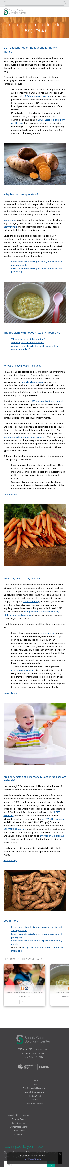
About (34, 1084)
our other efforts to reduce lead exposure (24, 437)
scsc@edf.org (42, 1049)
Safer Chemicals (19, 1123)
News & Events (34, 1095)
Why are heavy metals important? (28, 339)
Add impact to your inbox (23, 1146)
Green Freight (19, 1130)
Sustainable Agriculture (19, 1115)
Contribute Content (34, 1103)
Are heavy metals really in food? (27, 342)
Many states (10, 220)
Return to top (10, 494)
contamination (48, 633)
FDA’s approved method (37, 96)
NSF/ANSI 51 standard (53, 819)
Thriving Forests (19, 1119)
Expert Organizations (34, 1092)
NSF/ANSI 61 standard (15, 829)
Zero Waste (19, 1134)
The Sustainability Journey (34, 1088)
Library (34, 1080)
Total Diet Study (31, 601)
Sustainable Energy (19, 1126)
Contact (34, 1099)
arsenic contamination (22, 670)
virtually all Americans (32, 382)
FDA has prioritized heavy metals (47, 401)
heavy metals (10, 226)
